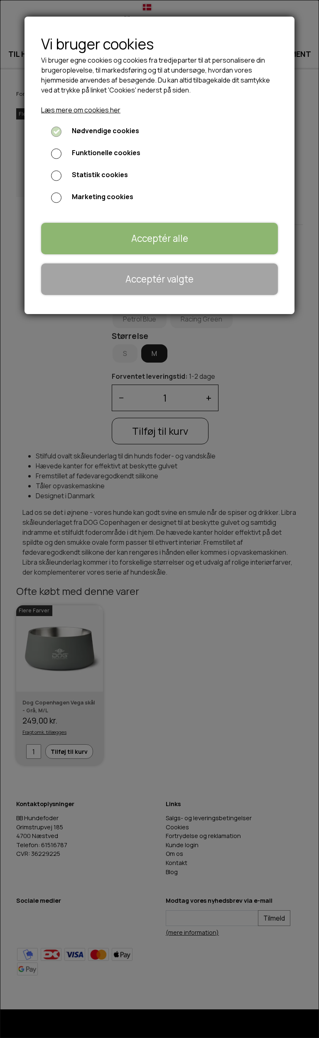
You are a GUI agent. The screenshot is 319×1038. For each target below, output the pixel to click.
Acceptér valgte (159, 279)
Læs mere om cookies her (80, 110)
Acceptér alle (159, 238)
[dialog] (159, 519)
